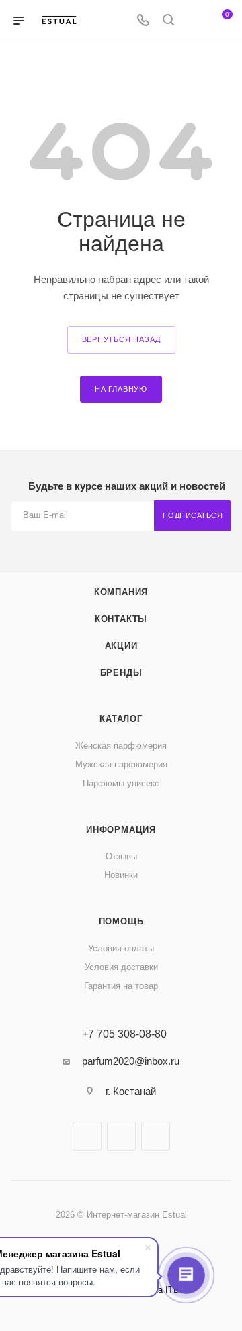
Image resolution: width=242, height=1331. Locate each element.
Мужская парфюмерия (121, 764)
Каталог (121, 719)
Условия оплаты (121, 948)
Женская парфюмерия (121, 746)
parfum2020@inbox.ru (130, 1061)
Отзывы (121, 856)
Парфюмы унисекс (121, 783)
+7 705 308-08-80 (124, 1034)
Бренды (121, 673)
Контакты (121, 619)
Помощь (121, 921)
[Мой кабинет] (194, 21)
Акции (121, 646)
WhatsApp (155, 1136)
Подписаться (193, 515)
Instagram (121, 1136)
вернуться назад (121, 339)
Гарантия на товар (121, 986)
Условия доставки (121, 967)
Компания (121, 592)
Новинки (121, 875)
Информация (121, 829)
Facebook (87, 1136)
